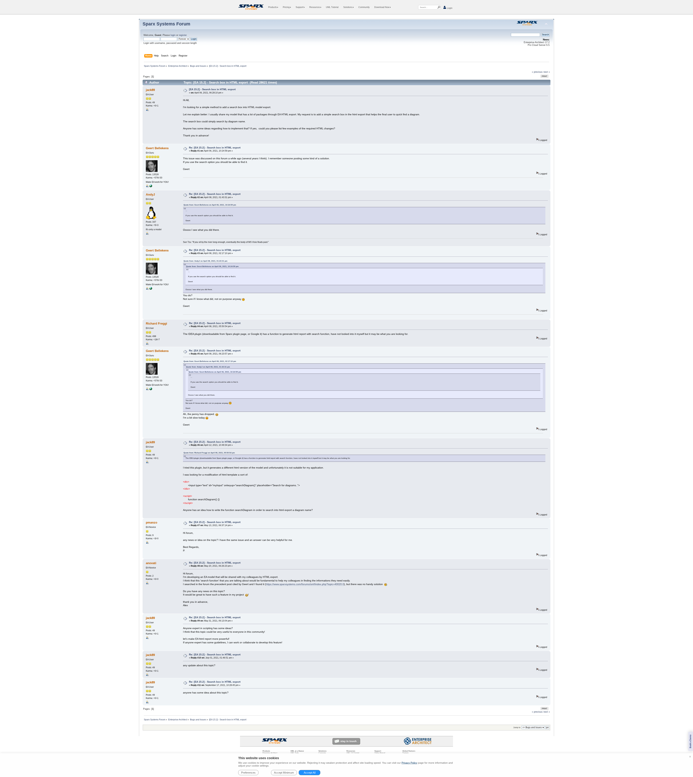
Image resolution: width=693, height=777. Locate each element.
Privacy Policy (409, 762)
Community (364, 7)
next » (546, 72)
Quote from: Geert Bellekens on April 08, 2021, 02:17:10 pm (210, 361)
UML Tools (295, 753)
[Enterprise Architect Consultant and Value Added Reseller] (150, 186)
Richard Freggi (156, 323)
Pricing (286, 7)
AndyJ (150, 194)
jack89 (150, 90)
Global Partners (408, 751)
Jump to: (517, 727)
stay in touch (348, 741)
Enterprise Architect (270, 753)
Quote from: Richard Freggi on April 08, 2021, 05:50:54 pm (209, 453)
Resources (315, 7)
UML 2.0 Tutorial (352, 753)
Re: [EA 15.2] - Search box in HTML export (215, 147)
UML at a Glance (297, 751)
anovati (151, 563)
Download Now (382, 7)
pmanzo (151, 522)
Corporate (322, 753)
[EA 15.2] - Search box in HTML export (212, 89)
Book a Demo (690, 741)
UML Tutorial (332, 7)
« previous (537, 72)
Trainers (405, 753)
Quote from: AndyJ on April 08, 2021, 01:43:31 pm (205, 261)
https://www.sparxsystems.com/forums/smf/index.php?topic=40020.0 (305, 584)
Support (300, 7)
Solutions (348, 7)
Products (272, 7)
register (182, 35)
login (173, 35)
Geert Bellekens (157, 148)
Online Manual (379, 753)
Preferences (248, 772)
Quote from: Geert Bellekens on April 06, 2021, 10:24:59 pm (210, 205)
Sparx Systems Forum (166, 23)
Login (449, 8)
